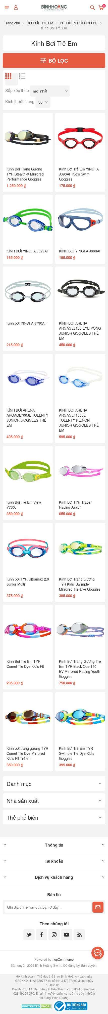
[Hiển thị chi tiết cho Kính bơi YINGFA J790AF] (28, 292)
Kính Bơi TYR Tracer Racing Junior (75, 505)
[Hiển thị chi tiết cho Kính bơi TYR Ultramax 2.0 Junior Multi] (28, 548)
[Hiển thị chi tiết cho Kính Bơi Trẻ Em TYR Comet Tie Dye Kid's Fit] (28, 630)
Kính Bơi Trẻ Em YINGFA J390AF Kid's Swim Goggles (79, 174)
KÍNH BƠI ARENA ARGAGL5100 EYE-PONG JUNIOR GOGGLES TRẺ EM (80, 331)
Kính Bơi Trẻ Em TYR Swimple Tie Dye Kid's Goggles (76, 753)
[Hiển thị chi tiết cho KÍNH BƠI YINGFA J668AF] (80, 220)
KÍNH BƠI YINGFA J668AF (80, 250)
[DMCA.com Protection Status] (36, 1007)
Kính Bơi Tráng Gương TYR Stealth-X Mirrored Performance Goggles (25, 174)
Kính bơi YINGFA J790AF (27, 323)
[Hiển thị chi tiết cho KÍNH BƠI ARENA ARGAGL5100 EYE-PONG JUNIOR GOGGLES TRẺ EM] (80, 292)
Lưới (11, 79)
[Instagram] (54, 934)
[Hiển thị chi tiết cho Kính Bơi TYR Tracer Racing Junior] (80, 471)
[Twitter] (29, 934)
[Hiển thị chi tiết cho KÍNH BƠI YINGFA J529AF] (28, 220)
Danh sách (25, 79)
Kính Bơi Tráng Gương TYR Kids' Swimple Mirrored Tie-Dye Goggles (79, 584)
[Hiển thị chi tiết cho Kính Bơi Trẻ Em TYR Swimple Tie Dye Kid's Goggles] (80, 717)
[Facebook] (41, 934)
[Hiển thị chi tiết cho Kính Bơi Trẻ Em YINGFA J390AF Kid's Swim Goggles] (80, 138)
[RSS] (79, 934)
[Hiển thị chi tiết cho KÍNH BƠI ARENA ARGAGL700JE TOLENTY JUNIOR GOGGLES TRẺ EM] (28, 379)
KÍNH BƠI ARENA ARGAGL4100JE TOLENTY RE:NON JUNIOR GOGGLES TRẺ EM (79, 420)
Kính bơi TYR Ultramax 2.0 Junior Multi (28, 582)
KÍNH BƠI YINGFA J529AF (28, 250)
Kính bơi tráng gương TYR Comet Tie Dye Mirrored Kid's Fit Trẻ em (27, 753)
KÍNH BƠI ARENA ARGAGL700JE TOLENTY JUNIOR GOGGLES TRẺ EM (27, 418)
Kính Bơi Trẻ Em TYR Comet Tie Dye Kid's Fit (25, 664)
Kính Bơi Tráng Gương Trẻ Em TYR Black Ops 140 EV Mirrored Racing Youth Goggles (80, 669)
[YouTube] (66, 934)
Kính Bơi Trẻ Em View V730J (24, 505)
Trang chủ (12, 22)
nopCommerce (63, 959)
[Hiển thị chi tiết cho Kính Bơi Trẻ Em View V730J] (28, 471)
